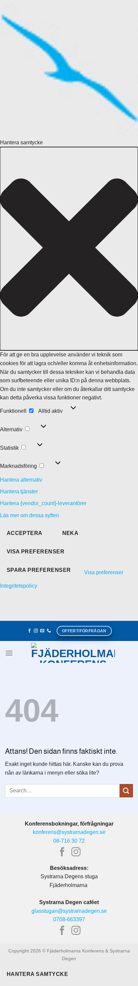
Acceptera (25, 533)
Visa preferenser (35, 551)
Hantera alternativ (21, 480)
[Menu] (9, 653)
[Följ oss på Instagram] (36, 631)
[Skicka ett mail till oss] (42, 631)
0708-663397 (69, 919)
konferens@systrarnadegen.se (69, 832)
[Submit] (126, 790)
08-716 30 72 (69, 841)
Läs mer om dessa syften (29, 515)
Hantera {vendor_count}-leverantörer (43, 503)
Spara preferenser (39, 570)
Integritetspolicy (18, 586)
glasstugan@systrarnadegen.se (69, 911)
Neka (70, 533)
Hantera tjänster (19, 491)
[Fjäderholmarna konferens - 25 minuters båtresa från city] (73, 652)
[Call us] (49, 631)
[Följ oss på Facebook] (29, 631)
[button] (69, 249)
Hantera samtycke (37, 974)
